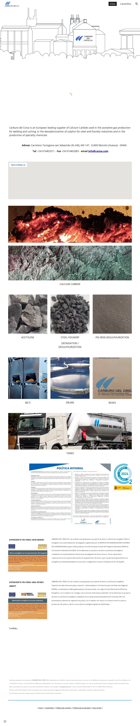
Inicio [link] (112, 3)
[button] (136, 4)
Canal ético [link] (125, 3)
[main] (12, 53)
